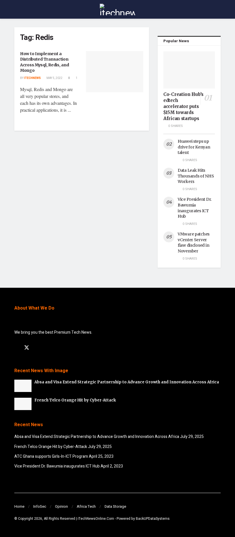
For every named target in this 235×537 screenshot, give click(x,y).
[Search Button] (218, 9)
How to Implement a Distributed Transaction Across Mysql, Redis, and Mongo (44, 62)
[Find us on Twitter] (26, 347)
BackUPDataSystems (153, 518)
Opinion (61, 506)
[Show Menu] (16, 9)
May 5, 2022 (54, 78)
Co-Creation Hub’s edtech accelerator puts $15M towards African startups (183, 106)
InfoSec (39, 506)
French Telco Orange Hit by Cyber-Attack (75, 400)
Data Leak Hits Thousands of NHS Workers (196, 176)
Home (19, 506)
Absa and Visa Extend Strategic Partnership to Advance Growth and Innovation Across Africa (126, 382)
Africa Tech (86, 506)
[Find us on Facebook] (16, 348)
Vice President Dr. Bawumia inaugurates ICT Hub (194, 208)
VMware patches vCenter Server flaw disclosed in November (193, 242)
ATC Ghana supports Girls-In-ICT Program (51, 456)
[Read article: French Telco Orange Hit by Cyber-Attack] (23, 404)
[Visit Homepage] (117, 9)
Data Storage (115, 506)
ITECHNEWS (32, 78)
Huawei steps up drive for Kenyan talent (194, 147)
